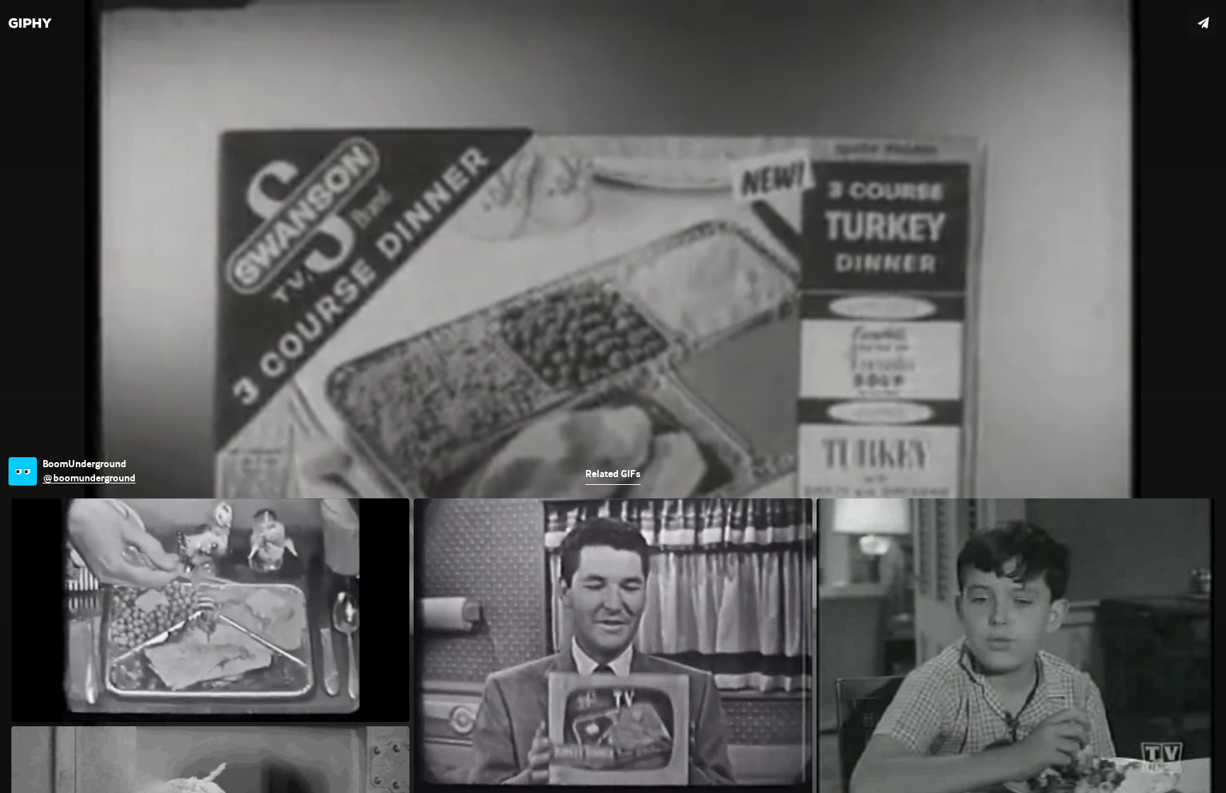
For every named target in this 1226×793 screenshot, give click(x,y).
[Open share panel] (1203, 23)
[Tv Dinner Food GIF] (613, 396)
